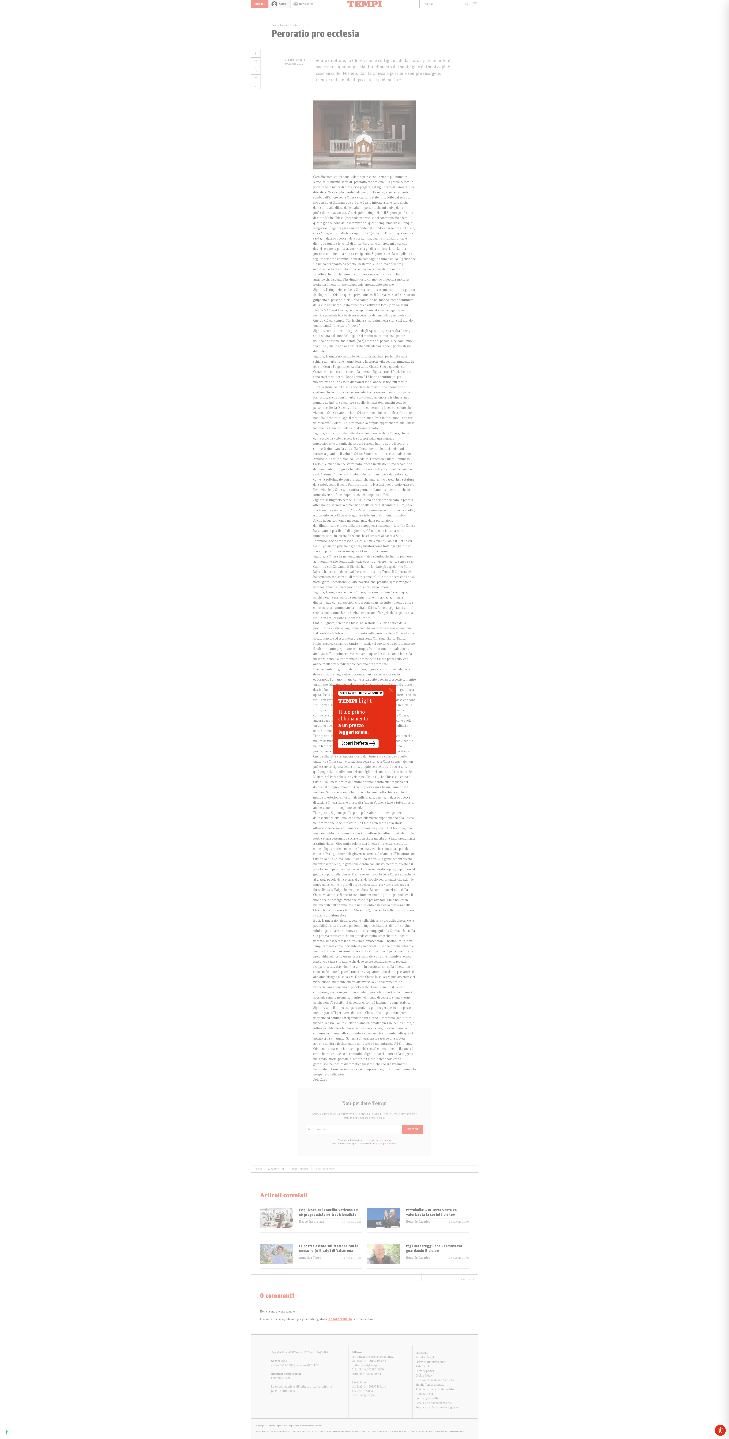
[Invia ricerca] (466, 4)
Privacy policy (425, 1371)
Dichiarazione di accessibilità (435, 1380)
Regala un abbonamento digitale (437, 1407)
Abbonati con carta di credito (435, 1389)
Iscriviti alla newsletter (431, 1361)
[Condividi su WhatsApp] (255, 70)
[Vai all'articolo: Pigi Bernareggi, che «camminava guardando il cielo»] (383, 1256)
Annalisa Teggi (310, 1257)
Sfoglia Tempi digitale (430, 1384)
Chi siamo (422, 1352)
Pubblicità (422, 1366)
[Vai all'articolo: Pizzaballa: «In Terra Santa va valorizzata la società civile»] (383, 1220)
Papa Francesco (324, 1168)
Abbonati (259, 3)
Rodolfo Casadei (418, 1221)
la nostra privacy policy (379, 1140)
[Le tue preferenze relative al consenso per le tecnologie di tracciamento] (6, 1432)
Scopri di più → (467, 1279)
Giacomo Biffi (276, 1168)
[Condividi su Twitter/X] (255, 62)
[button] (255, 86)
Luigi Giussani (300, 1168)
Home (275, 25)
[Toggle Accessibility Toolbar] (720, 1430)
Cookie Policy (424, 1375)
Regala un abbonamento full (434, 1402)
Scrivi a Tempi (425, 1357)
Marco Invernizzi (311, 1221)
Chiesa (283, 25)
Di (295, 60)
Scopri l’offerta (355, 743)
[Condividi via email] (255, 79)
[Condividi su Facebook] (255, 53)
